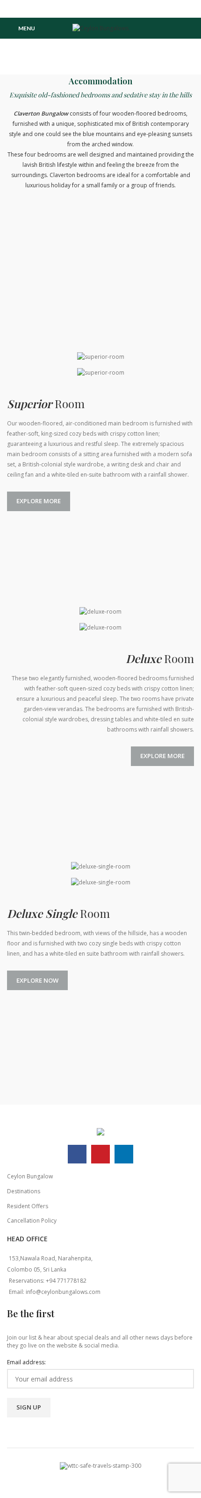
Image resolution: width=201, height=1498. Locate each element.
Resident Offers (27, 1206)
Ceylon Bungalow (30, 1176)
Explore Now (37, 980)
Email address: (26, 1362)
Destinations (23, 1191)
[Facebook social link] (88, 9)
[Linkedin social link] (112, 9)
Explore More (38, 501)
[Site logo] (100, 28)
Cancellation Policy (32, 1220)
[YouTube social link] (100, 9)
